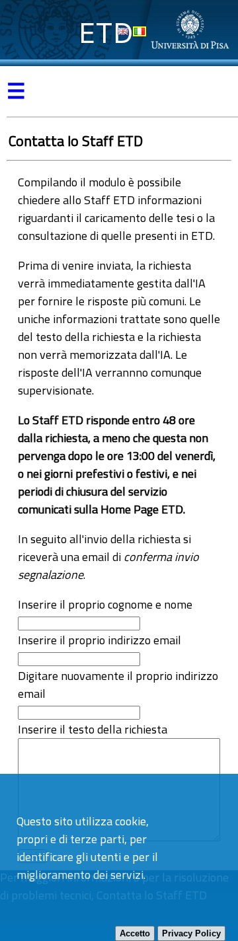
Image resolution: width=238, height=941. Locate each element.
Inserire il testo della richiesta (92, 729)
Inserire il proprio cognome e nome (105, 604)
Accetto (135, 933)
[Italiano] (139, 31)
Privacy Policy (191, 933)
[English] (123, 31)
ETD (106, 33)
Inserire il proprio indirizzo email (99, 640)
